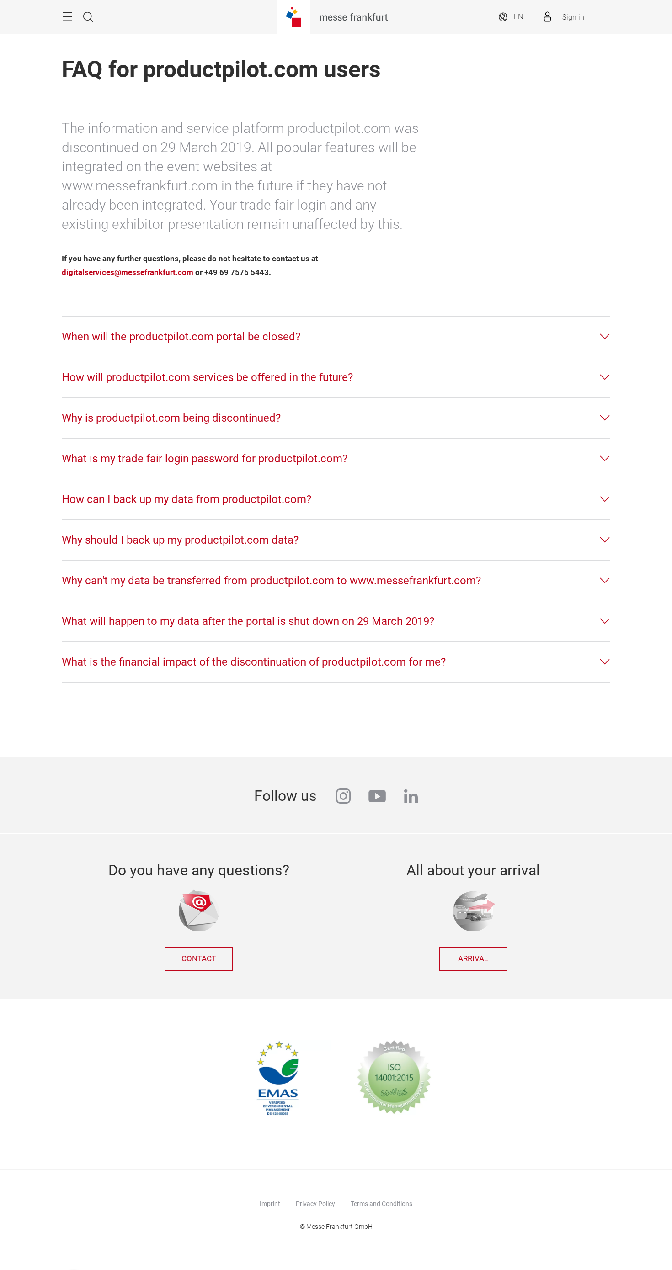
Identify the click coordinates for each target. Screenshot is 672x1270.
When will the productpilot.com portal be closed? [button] (181, 336)
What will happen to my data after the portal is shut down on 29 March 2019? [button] (248, 621)
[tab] (336, 337)
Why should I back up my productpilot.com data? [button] (180, 540)
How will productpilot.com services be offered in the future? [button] (207, 377)
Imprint (270, 1203)
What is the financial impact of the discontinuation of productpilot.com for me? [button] (254, 662)
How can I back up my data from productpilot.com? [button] (186, 499)
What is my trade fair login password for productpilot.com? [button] (204, 458)
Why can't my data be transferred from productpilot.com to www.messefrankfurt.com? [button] (271, 580)
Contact (198, 958)
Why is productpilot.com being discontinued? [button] (171, 418)
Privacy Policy (315, 1203)
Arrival (473, 958)
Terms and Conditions (381, 1203)
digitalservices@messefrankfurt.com (127, 272)
